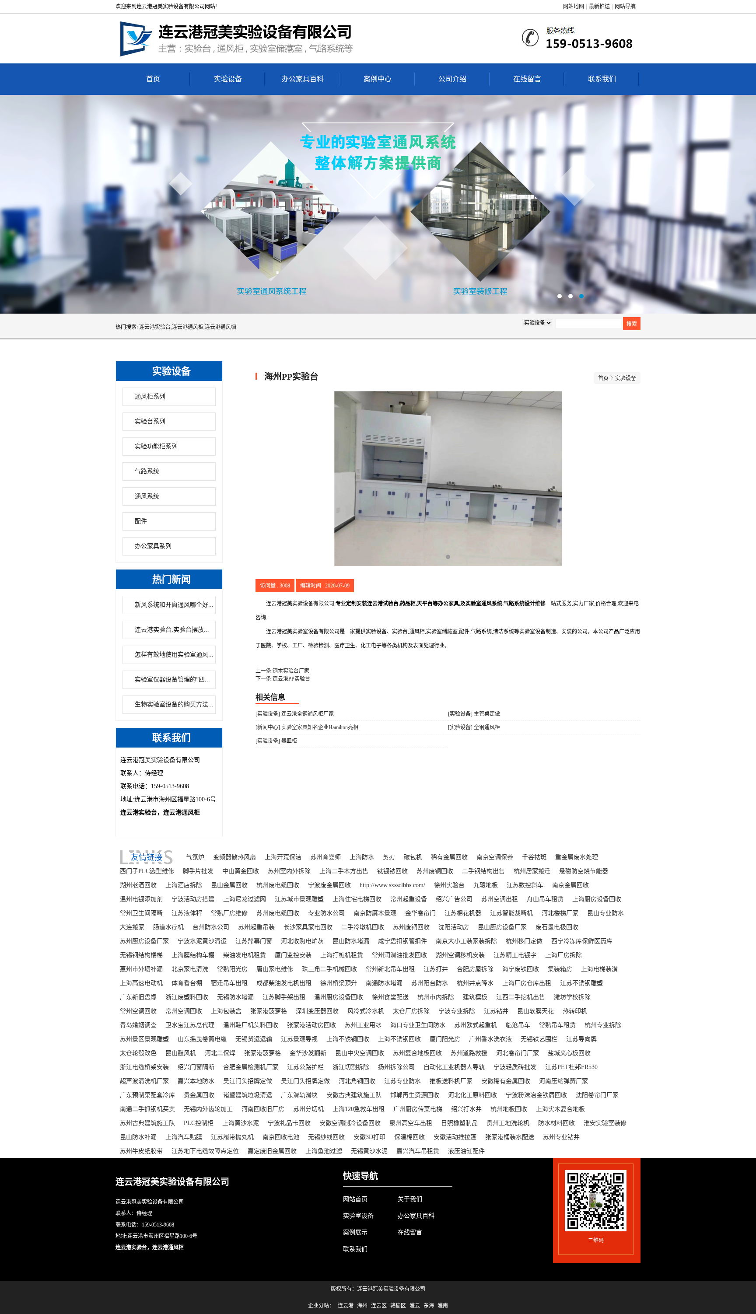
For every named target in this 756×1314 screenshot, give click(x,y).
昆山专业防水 (605, 913)
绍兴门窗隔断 (196, 1067)
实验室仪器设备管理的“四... (172, 679)
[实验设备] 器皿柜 (276, 741)
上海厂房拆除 (563, 955)
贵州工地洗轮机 (507, 1123)
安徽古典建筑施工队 (354, 1095)
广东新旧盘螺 (138, 997)
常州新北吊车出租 (390, 969)
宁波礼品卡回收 (289, 1123)
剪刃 (389, 857)
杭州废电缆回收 (277, 885)
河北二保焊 (220, 1053)
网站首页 (355, 1199)
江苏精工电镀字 (515, 955)
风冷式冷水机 (365, 1011)
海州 (362, 1306)
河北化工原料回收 (472, 1095)
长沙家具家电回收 (308, 927)
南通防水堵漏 (384, 983)
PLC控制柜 (199, 1123)
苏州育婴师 (325, 857)
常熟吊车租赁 (557, 1025)
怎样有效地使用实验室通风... (174, 654)
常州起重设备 (408, 899)
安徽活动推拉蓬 (455, 1137)
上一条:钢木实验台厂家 (282, 671)
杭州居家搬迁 (532, 871)
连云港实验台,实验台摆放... (172, 629)
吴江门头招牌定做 (247, 1081)
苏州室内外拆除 (289, 871)
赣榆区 (398, 1306)
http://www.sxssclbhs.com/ (392, 885)
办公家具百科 (303, 79)
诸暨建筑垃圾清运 (247, 1095)
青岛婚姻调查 (138, 1025)
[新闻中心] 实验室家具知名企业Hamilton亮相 (307, 727)
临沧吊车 (518, 1025)
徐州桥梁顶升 (338, 983)
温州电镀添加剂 (141, 899)
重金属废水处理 (576, 857)
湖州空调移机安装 (460, 955)
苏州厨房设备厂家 (144, 941)
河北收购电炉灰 (302, 941)
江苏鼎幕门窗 (253, 941)
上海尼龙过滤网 (244, 899)
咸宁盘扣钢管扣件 (402, 941)
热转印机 (575, 1011)
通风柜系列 (150, 396)
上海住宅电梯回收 (357, 899)
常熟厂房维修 (229, 913)
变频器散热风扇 (234, 857)
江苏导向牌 (581, 1039)
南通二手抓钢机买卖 (147, 1109)
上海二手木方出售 (343, 871)
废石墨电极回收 (557, 927)
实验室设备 (358, 1216)
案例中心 (378, 79)
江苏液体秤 (187, 913)
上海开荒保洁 (283, 857)
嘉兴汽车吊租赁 (417, 1151)
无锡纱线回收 (326, 1137)
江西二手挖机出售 (520, 997)
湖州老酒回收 (138, 885)
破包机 (413, 857)
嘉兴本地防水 (196, 1081)
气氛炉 (195, 857)
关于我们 (410, 1199)
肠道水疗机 (168, 927)
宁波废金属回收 (329, 885)
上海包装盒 (226, 1011)
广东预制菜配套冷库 (147, 1095)
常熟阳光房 (232, 969)
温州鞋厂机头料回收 (250, 1025)
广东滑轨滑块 (299, 1095)
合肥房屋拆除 (475, 969)
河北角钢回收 (357, 1081)
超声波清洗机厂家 (144, 1081)
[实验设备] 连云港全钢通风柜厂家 (295, 714)
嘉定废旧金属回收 (272, 1151)
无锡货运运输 (253, 1039)
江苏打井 (436, 969)
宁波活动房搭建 (193, 899)
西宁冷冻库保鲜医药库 (581, 941)
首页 (153, 79)
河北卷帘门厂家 (517, 1053)
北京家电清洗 (190, 969)
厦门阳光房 (445, 1039)
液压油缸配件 (466, 1151)
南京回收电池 (280, 1137)
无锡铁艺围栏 (539, 1039)
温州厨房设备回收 (338, 997)
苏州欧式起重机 (475, 1025)
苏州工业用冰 (363, 1025)
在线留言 (527, 79)
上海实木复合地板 (560, 1109)
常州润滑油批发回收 (399, 955)
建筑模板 (475, 997)
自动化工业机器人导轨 (454, 1067)
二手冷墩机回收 (362, 927)
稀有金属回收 (449, 857)
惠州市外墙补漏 (141, 969)
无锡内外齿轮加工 (208, 1109)
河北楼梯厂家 (560, 913)
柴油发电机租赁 (244, 955)
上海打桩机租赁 (341, 955)
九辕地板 (485, 885)
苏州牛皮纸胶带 (141, 1151)
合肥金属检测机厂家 (250, 1067)
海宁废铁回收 (520, 969)
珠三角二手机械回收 (329, 969)
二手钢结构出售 (483, 871)
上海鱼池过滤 (323, 1151)
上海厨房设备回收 (596, 899)
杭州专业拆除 (602, 1025)
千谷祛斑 (534, 857)
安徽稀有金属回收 (505, 1081)
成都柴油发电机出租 (284, 983)
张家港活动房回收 (311, 1025)
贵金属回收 (199, 1095)
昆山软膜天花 (535, 1011)
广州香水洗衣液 (490, 1039)
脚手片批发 (198, 871)
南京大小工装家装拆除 (466, 941)
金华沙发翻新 (308, 1053)
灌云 (415, 1306)
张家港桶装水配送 (509, 1137)
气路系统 (147, 471)
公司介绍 (452, 79)
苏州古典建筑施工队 (147, 1123)
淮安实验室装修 (605, 1123)
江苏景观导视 (299, 1039)
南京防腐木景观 (375, 913)
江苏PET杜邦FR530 (571, 1067)
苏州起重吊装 (256, 927)
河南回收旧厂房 (263, 1109)
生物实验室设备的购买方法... (174, 704)
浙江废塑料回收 (186, 997)
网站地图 (573, 6)
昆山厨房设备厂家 (502, 927)
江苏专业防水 (402, 1081)
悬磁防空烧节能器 (583, 871)
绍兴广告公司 (454, 899)
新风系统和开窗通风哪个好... (174, 604)
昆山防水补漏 (138, 1137)
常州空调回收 (138, 1011)
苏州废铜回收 (434, 871)
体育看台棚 (187, 983)
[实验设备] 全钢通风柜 (474, 727)
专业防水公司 (326, 913)
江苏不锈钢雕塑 (581, 983)
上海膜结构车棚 (193, 955)
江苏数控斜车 (525, 885)
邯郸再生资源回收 (414, 1095)
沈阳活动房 (453, 927)
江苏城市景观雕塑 (299, 899)
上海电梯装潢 (599, 969)
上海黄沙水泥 (240, 1123)
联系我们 (602, 79)
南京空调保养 (494, 857)
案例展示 (355, 1232)
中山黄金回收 (240, 871)
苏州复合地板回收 (417, 1053)
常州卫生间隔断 (141, 913)
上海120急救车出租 (358, 1109)
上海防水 (362, 857)
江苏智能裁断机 (511, 913)
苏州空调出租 (499, 899)
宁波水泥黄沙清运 (202, 941)
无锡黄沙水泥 (369, 1151)
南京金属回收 (570, 885)
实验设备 (228, 79)
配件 (141, 521)
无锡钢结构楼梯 (141, 955)
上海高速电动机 (141, 983)
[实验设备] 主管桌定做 (474, 714)
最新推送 (599, 6)
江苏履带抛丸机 (232, 1137)
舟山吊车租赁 (545, 899)
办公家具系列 (153, 546)
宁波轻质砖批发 (515, 1067)
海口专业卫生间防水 (417, 1025)
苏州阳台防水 (429, 983)
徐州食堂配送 (390, 997)
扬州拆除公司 (396, 1067)
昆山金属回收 (229, 885)
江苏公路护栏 (305, 1067)
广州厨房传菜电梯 (417, 1109)
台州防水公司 (210, 927)
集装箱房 (560, 969)
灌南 (443, 1306)
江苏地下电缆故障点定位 (205, 1151)
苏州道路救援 (469, 1053)
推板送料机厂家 (451, 1081)
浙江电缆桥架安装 (144, 1067)
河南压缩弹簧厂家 (563, 1081)
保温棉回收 (409, 1137)
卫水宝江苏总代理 (189, 1025)
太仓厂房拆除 (411, 1011)
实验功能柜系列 (156, 446)
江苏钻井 (496, 1011)
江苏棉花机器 (462, 913)
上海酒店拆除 (183, 885)
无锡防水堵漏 (235, 997)
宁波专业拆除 (456, 1011)
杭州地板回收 (508, 1109)
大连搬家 (132, 927)
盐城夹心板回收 (569, 1053)
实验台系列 (150, 421)
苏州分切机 (308, 1109)
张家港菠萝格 (268, 1011)
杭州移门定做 (524, 941)
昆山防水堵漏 (350, 941)
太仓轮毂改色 (138, 1053)
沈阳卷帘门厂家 (597, 1095)
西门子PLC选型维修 (147, 871)
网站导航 (625, 6)
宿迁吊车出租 (229, 983)
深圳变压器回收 (317, 1011)
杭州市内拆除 (435, 997)
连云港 (346, 1306)
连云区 (379, 1306)
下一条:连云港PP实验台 (283, 679)
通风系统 (147, 496)
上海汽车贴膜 (183, 1137)
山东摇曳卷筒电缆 (202, 1039)
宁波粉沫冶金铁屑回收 (536, 1095)
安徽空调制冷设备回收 (350, 1123)
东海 (429, 1306)
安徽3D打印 (369, 1137)
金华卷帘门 (420, 913)
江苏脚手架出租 (283, 997)
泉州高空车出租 (410, 1123)
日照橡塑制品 (459, 1123)
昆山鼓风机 (180, 1053)
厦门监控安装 (293, 955)
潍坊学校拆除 (572, 997)
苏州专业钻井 (561, 1137)
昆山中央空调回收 (359, 1053)
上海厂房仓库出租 (526, 983)
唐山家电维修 (274, 969)
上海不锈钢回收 (347, 1039)
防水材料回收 (556, 1123)
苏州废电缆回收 (277, 913)
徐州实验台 (449, 885)
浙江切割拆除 (350, 1067)
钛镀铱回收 (392, 871)
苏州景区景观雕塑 (144, 1039)
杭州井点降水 (475, 983)
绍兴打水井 (466, 1109)
